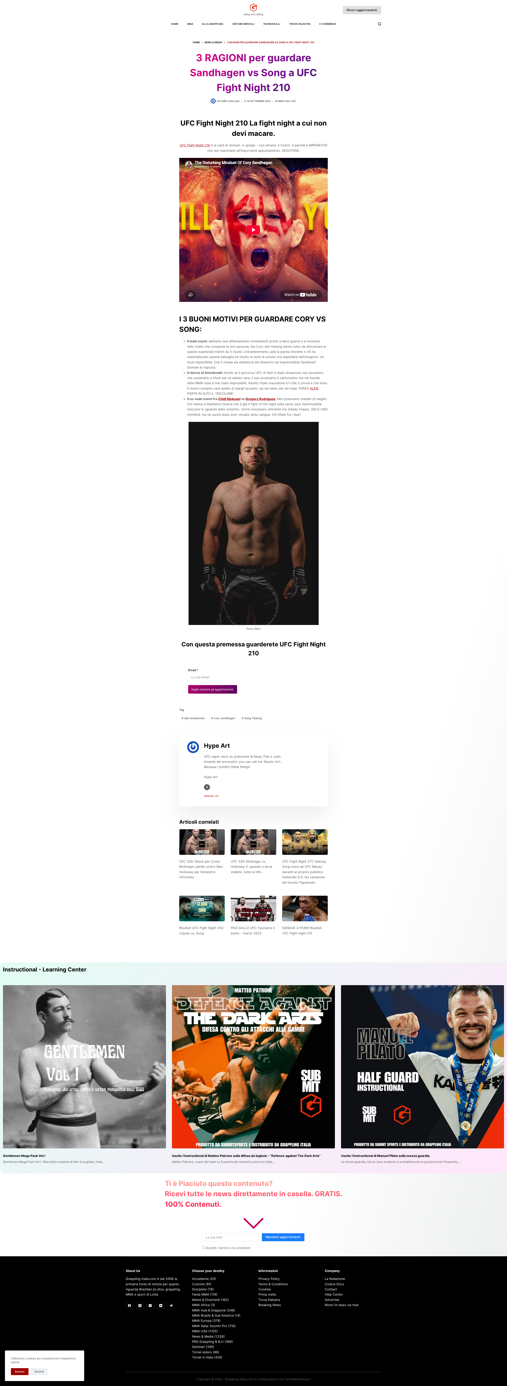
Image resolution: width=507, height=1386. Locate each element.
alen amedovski (193, 718)
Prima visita (267, 1294)
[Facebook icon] (207, 787)
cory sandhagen (223, 718)
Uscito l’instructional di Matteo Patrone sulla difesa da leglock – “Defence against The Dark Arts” (246, 1156)
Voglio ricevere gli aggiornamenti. (212, 689)
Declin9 (39, 1371)
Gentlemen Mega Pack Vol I (24, 1156)
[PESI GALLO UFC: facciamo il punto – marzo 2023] (253, 908)
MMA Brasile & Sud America (213, 1315)
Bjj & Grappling (212, 23)
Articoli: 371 (211, 796)
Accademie (200, 1279)
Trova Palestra (300, 23)
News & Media (202, 1336)
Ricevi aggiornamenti (362, 10)
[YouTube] (161, 1305)
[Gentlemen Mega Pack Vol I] (84, 1066)
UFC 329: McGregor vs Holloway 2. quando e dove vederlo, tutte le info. (251, 866)
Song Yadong (252, 718)
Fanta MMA (200, 1294)
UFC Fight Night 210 (195, 145)
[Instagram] (150, 1305)
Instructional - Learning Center (44, 969)
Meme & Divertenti (206, 1300)
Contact (331, 1289)
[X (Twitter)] (140, 1305)
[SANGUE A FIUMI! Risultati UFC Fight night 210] (305, 908)
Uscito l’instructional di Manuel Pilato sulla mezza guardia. (385, 1156)
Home (174, 23)
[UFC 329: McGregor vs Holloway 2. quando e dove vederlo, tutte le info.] (253, 842)
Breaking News (269, 1305)
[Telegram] (171, 1305)
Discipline (199, 1289)
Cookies (264, 1289)
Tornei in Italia (202, 1357)
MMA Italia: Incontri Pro (209, 1326)
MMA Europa (202, 1321)
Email (193, 670)
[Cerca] (379, 24)
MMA (190, 23)
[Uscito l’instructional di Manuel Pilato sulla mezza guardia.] (422, 1066)
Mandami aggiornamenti (283, 1237)
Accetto (20, 1371)
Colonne (198, 1284)
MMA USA (284, 101)
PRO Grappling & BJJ (208, 1342)
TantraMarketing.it (297, 1379)
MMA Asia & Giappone (209, 1310)
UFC (293, 101)
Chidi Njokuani (229, 399)
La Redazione (335, 1279)
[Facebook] (129, 1305)
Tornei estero (202, 1352)
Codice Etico (334, 1284)
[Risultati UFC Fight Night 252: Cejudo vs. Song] (202, 908)
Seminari (198, 1347)
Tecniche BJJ (271, 23)
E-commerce (327, 23)
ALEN (314, 388)
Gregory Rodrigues (260, 399)
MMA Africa (201, 1305)
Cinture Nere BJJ (243, 23)
